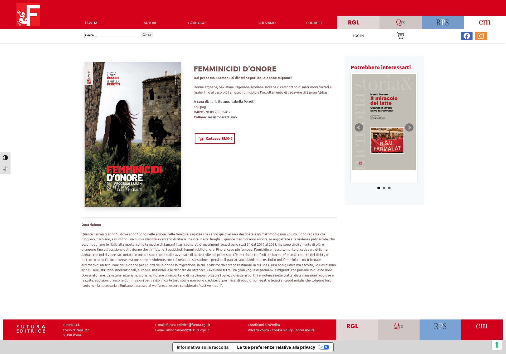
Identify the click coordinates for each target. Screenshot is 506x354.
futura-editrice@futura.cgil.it (188, 324)
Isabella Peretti (242, 101)
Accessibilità (305, 330)
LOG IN (358, 35)
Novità (91, 22)
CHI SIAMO (267, 22)
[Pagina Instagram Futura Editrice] (481, 35)
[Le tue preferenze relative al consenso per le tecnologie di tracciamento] (497, 345)
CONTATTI (314, 22)
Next (409, 127)
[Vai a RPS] (440, 330)
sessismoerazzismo (222, 117)
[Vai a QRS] (398, 330)
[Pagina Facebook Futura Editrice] (467, 35)
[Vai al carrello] (400, 35)
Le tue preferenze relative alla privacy (276, 347)
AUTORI (150, 22)
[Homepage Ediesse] (31, 328)
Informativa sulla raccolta (202, 347)
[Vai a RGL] (357, 330)
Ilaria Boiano (219, 101)
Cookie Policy (282, 330)
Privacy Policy (258, 330)
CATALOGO (197, 22)
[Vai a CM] (482, 330)
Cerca (147, 34)
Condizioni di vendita (264, 324)
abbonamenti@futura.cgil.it (187, 330)
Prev (359, 127)
